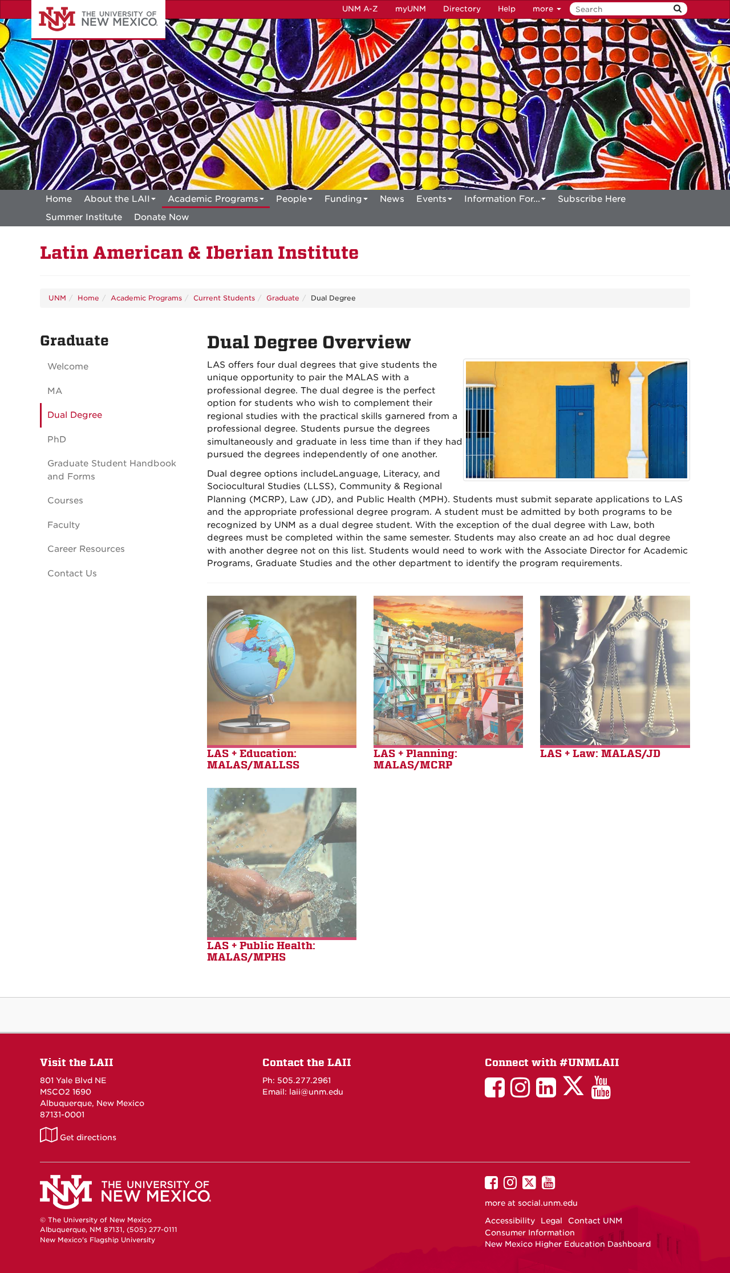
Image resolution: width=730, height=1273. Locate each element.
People (291, 199)
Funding (343, 199)
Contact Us (72, 573)
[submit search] (678, 8)
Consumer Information (530, 1232)
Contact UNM (595, 1220)
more (544, 9)
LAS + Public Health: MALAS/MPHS (261, 951)
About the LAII (117, 199)
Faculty (63, 525)
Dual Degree (74, 415)
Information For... (502, 199)
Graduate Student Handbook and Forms (111, 470)
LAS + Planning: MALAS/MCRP (415, 759)
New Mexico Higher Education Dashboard (568, 1243)
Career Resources (86, 549)
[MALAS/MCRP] (448, 671)
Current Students (224, 298)
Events (431, 199)
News (392, 199)
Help (507, 9)
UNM (57, 298)
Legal (551, 1220)
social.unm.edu (548, 1202)
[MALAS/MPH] (281, 864)
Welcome (67, 366)
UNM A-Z (360, 9)
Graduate (282, 298)
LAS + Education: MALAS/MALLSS (253, 759)
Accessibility (510, 1220)
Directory (462, 9)
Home (59, 199)
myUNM (410, 9)
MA (54, 391)
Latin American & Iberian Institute (199, 253)
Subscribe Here (592, 199)
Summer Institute (84, 217)
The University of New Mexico (98, 20)
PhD (56, 439)
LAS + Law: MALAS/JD (600, 753)
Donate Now (161, 217)
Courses (65, 500)
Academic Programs (213, 199)
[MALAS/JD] (615, 671)
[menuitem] (59, 199)
